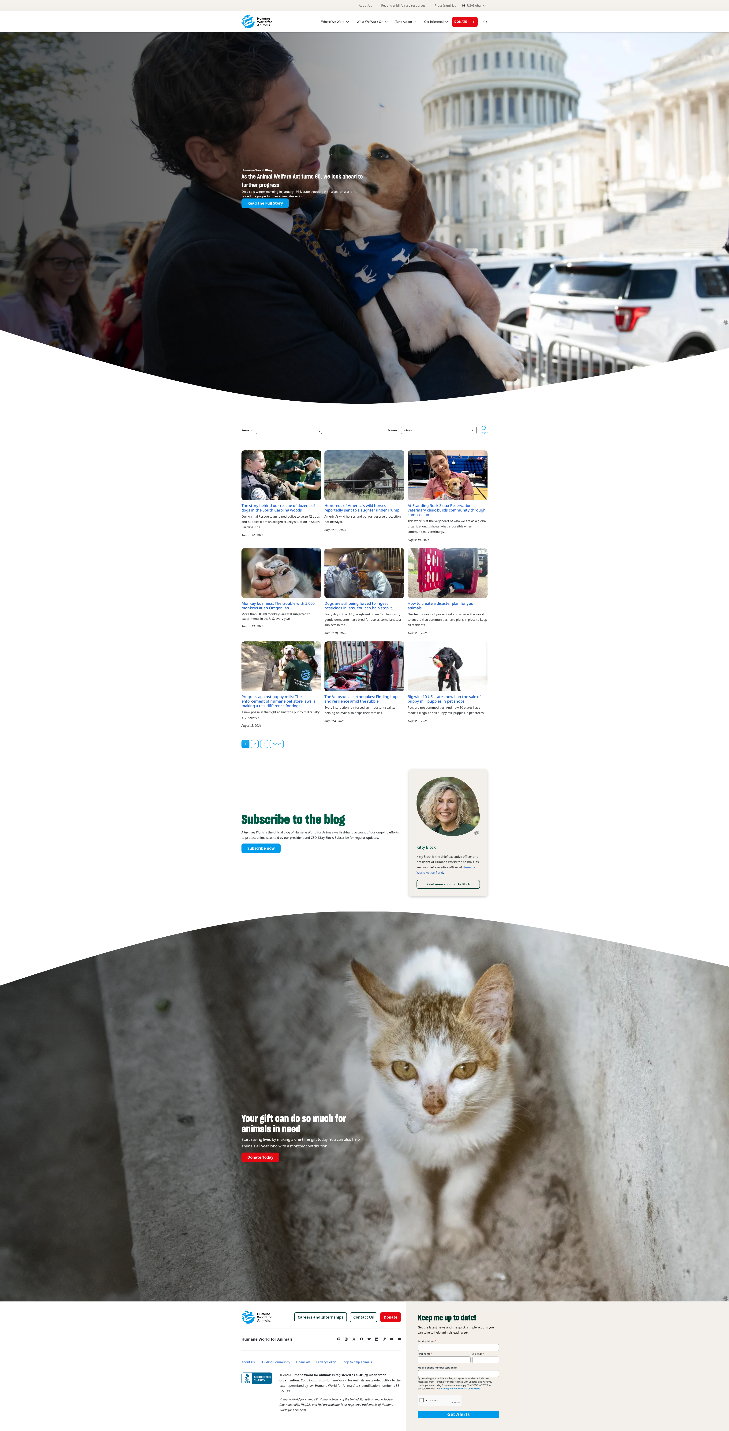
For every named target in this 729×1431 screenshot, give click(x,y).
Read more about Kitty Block (448, 884)
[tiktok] (384, 1338)
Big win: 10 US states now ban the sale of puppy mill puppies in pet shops (444, 699)
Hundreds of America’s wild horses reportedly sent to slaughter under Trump (361, 507)
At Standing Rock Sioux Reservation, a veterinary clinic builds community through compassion (447, 510)
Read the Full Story (265, 203)
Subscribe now (261, 848)
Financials (303, 1362)
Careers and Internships (320, 1317)
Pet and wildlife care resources (403, 5)
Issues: (393, 430)
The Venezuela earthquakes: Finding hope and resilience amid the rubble (361, 699)
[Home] (256, 1317)
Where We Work (333, 22)
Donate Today (260, 1157)
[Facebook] (361, 1338)
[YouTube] (391, 1338)
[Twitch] (338, 1338)
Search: (247, 430)
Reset (484, 433)
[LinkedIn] (376, 1338)
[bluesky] (369, 1338)
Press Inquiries (445, 5)
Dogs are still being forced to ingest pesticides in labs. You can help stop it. (358, 605)
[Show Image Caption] (725, 322)
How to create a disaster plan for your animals (441, 605)
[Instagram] (346, 1338)
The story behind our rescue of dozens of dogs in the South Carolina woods (278, 507)
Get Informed (434, 22)
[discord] (399, 1338)
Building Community (275, 1362)
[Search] (483, 22)
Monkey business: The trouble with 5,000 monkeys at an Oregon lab (278, 605)
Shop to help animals (357, 1362)
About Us (365, 5)
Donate (460, 22)
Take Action (403, 22)
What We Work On (370, 22)
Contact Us (363, 1317)
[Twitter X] (353, 1338)
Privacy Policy (326, 1362)
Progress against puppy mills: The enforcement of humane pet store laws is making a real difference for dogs (278, 701)
